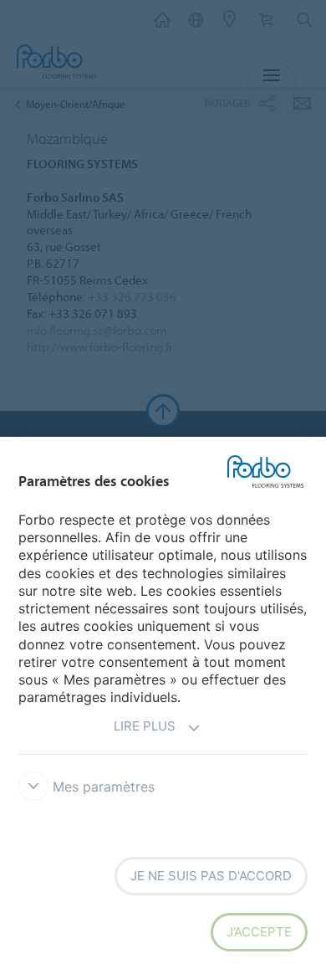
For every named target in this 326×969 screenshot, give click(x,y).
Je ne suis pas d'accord (211, 876)
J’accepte (259, 932)
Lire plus (145, 726)
